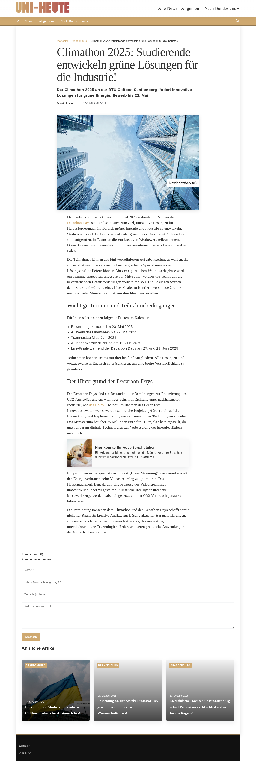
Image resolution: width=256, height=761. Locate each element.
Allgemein (190, 8)
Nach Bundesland (220, 8)
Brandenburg (79, 40)
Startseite (62, 40)
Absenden (31, 637)
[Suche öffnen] (237, 21)
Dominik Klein (66, 103)
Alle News (167, 8)
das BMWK (98, 405)
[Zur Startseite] (43, 12)
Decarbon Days (78, 223)
